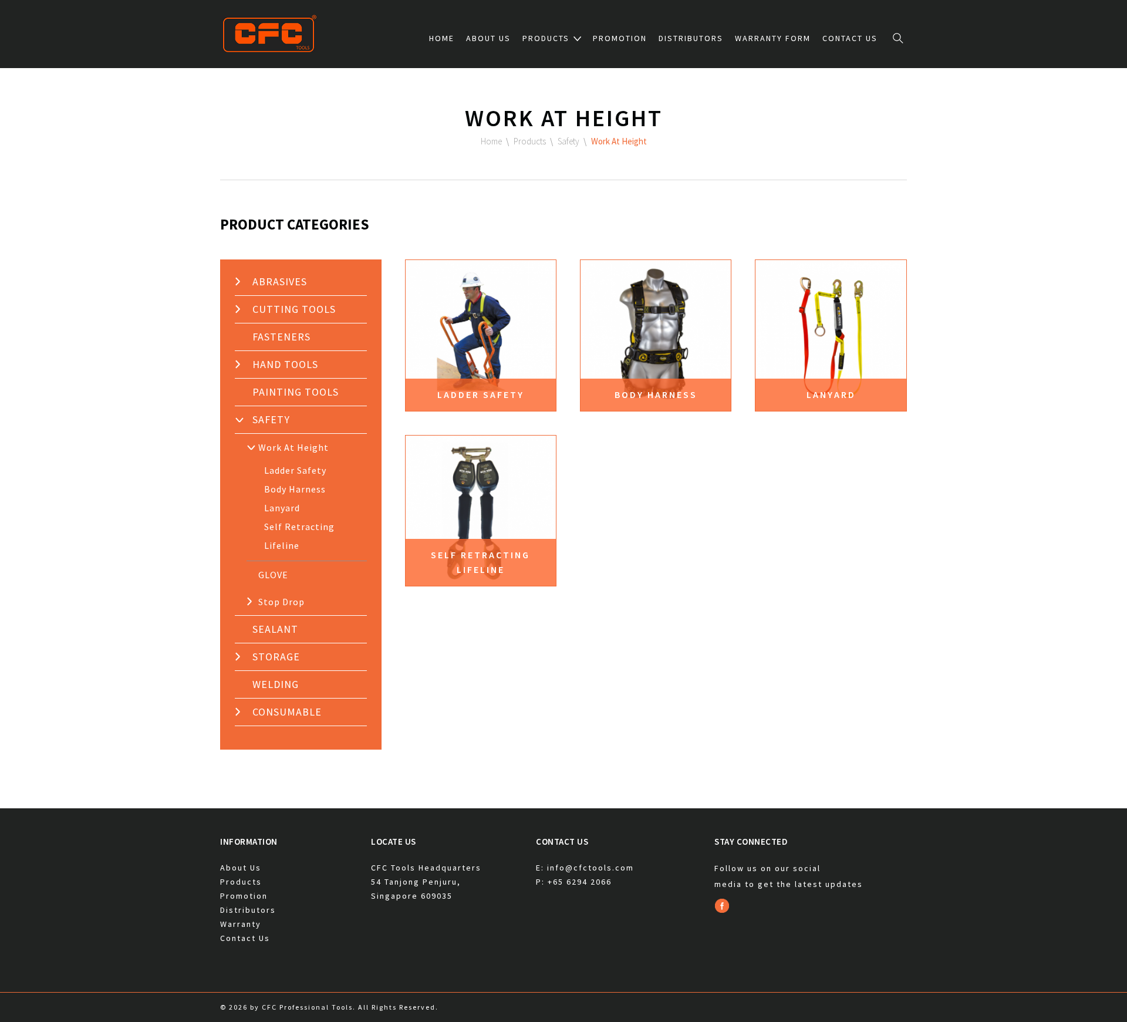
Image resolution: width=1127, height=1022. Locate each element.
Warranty (240, 924)
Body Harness (295, 489)
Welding (275, 684)
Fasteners (281, 336)
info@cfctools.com (590, 867)
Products (545, 38)
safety (568, 141)
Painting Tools (295, 392)
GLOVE (273, 575)
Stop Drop (281, 602)
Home (441, 38)
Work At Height (293, 447)
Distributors (691, 38)
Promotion (620, 38)
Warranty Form (773, 38)
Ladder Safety (295, 470)
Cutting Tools (294, 309)
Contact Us (850, 38)
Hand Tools (285, 364)
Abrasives (279, 281)
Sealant (275, 629)
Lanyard (282, 508)
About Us (488, 38)
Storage (276, 656)
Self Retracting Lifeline (299, 536)
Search (898, 38)
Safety (271, 419)
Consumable (287, 712)
